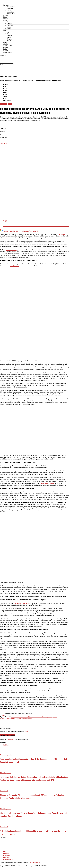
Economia (6, 5)
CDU (29, 717)
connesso (10, 739)
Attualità (5, 44)
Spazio (5, 42)
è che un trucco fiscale (47, 483)
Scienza (5, 47)
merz (11, 718)
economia (33, 717)
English (5, 50)
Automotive (10, 8)
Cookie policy (6, 858)
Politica (5, 18)
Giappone (9, 39)
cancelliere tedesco (22, 717)
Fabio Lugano (4, 143)
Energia (5, 15)
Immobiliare (10, 12)
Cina (8, 34)
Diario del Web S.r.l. (34, 862)
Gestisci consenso (8, 860)
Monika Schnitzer (11, 250)
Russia (9, 27)
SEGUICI (2, 715)
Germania (9, 23)
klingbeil (7, 718)
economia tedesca (41, 717)
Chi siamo (5, 853)
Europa (5, 20)
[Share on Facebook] (36, 212)
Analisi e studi (7, 45)
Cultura (5, 49)
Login (26, 731)
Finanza (9, 10)
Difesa (5, 17)
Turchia (9, 40)
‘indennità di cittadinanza (21, 603)
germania (49, 717)
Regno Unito (10, 25)
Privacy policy (6, 856)
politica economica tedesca (21, 718)
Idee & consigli (7, 52)
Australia (9, 35)
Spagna (9, 28)
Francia (9, 22)
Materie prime (11, 13)
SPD (30, 718)
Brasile (9, 37)
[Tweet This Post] (36, 214)
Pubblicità (5, 851)
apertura (13, 717)
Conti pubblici (11, 7)
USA (8, 32)
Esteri (5, 30)
